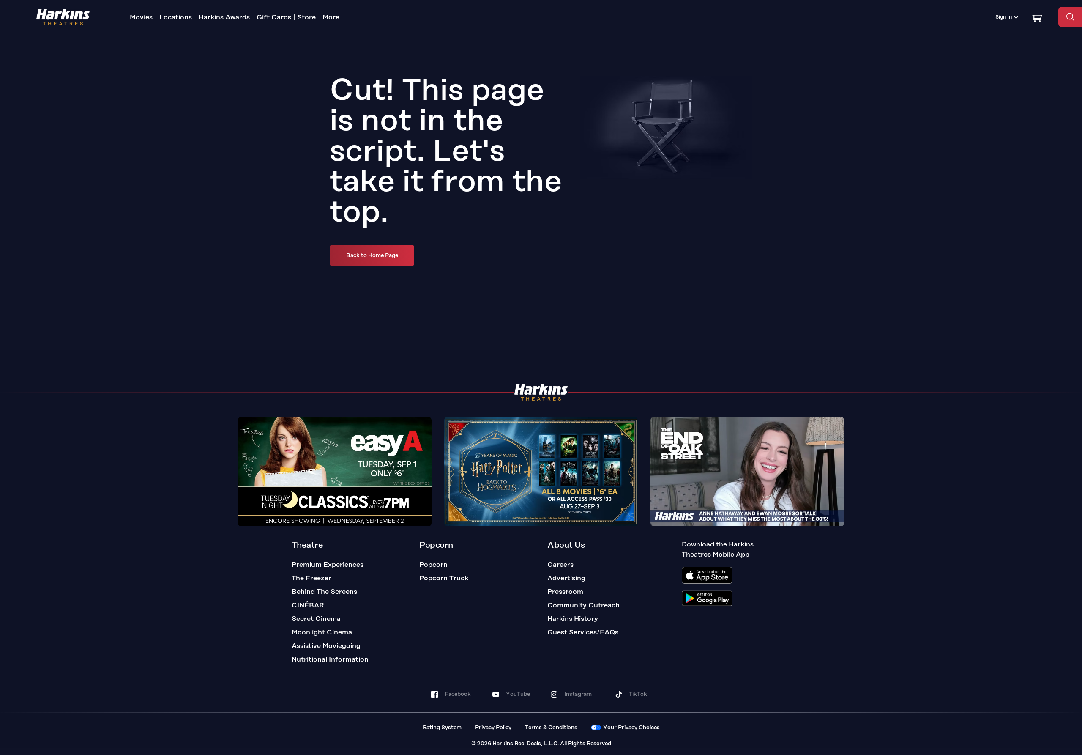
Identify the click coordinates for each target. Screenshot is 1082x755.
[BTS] (747, 471)
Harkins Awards (224, 17)
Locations (175, 17)
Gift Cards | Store (286, 17)
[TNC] (335, 471)
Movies (141, 17)
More (330, 17)
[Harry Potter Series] (541, 471)
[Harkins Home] (63, 17)
